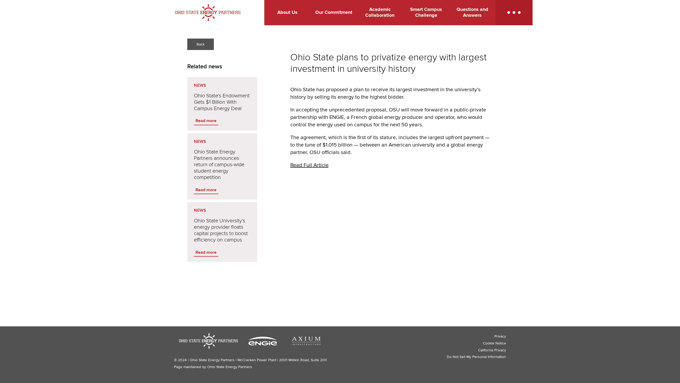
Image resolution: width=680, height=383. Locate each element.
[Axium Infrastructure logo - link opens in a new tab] (306, 341)
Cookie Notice (494, 343)
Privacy (500, 336)
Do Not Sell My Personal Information (476, 357)
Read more (206, 120)
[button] (514, 12)
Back (201, 44)
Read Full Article (309, 165)
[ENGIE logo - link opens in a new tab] (263, 341)
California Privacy (492, 350)
